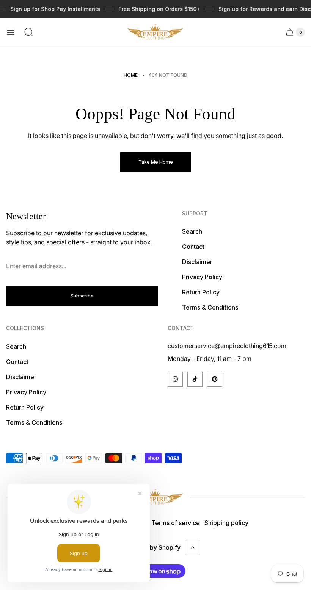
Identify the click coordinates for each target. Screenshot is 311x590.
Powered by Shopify (151, 547)
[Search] (28, 32)
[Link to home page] (155, 497)
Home (131, 75)
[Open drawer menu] (10, 32)
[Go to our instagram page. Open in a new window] (175, 379)
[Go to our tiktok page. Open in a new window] (195, 379)
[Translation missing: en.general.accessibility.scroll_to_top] (192, 547)
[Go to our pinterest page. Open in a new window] (214, 379)
